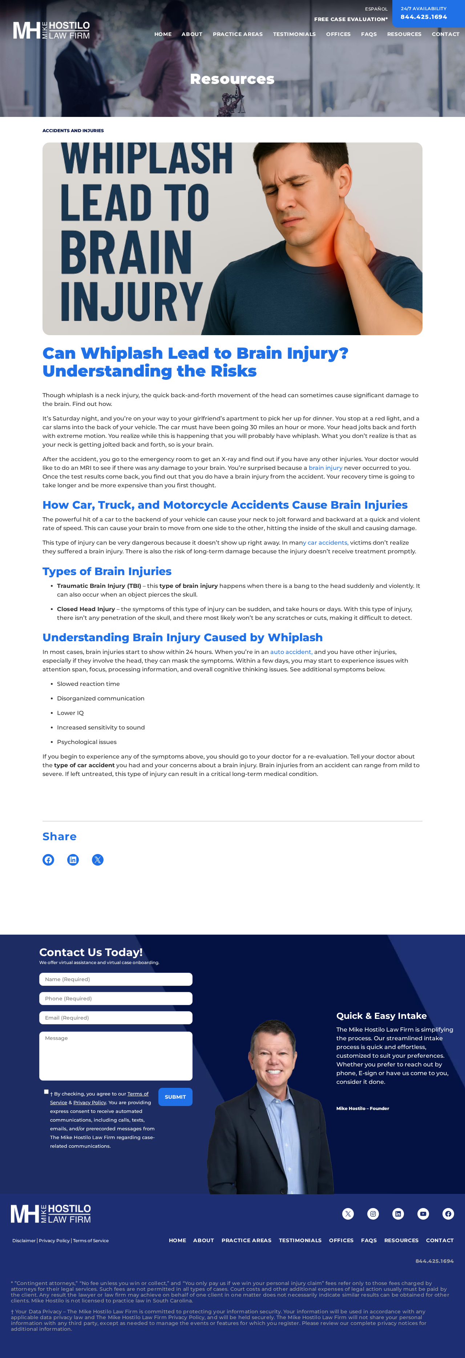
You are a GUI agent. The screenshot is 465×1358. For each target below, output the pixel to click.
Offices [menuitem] (338, 34)
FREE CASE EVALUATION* (351, 19)
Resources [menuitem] (404, 34)
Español (376, 9)
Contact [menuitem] (446, 34)
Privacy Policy (89, 1102)
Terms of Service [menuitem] (91, 1240)
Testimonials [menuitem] (294, 34)
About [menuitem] (192, 34)
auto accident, (291, 651)
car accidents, (329, 542)
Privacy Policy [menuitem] (54, 1240)
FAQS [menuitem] (369, 34)
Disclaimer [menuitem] (24, 1240)
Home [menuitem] (163, 34)
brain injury (326, 467)
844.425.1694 (435, 1261)
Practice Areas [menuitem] (238, 34)
